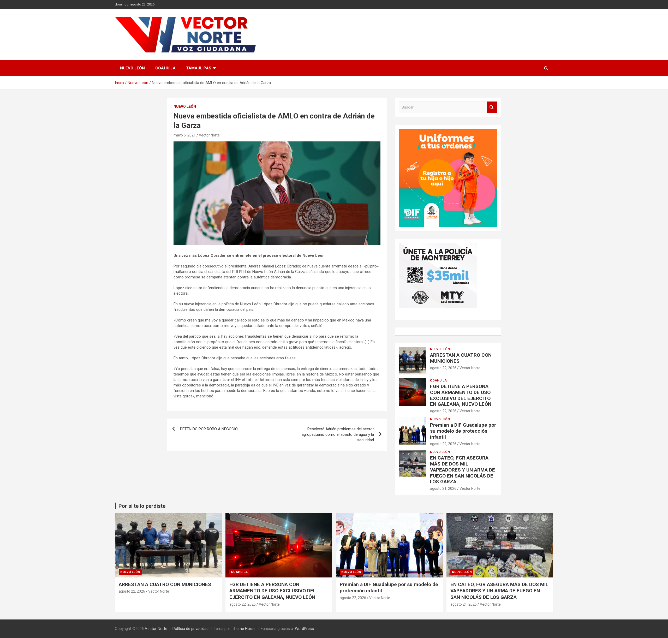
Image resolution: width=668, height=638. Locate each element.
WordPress (304, 628)
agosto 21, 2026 (443, 488)
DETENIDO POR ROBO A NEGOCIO (209, 429)
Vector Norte (209, 135)
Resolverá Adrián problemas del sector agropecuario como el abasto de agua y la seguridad (338, 434)
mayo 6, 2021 (185, 135)
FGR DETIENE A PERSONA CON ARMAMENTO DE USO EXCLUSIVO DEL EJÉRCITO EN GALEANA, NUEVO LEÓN (460, 395)
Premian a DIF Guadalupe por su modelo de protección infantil (463, 431)
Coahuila (165, 68)
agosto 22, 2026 (443, 368)
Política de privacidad (190, 628)
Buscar (492, 107)
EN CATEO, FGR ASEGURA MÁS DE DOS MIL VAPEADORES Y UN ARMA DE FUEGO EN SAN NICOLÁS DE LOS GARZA (462, 470)
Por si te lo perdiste (141, 506)
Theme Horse (243, 628)
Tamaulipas (198, 68)
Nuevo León (132, 68)
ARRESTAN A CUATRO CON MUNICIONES (461, 358)
